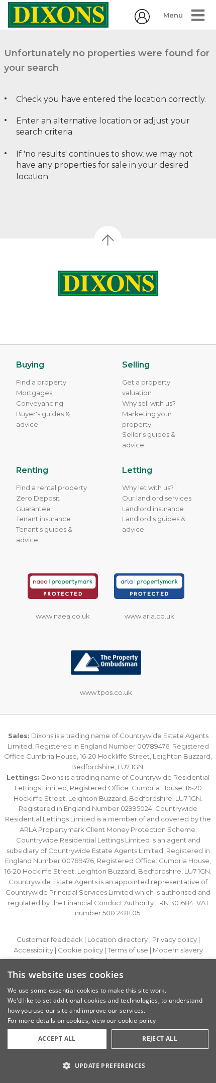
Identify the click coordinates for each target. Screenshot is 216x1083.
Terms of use (127, 950)
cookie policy (137, 1020)
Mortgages (34, 393)
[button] (108, 1065)
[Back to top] (108, 284)
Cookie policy (80, 950)
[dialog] (108, 1021)
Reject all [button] (159, 1038)
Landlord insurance (153, 509)
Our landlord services (156, 498)
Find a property (41, 382)
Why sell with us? (149, 403)
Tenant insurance (43, 519)
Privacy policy (174, 939)
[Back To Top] (108, 240)
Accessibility (33, 950)
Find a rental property (51, 488)
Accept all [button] (57, 1038)
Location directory (117, 939)
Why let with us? (148, 488)
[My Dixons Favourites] (142, 21)
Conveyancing (39, 403)
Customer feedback (50, 939)
